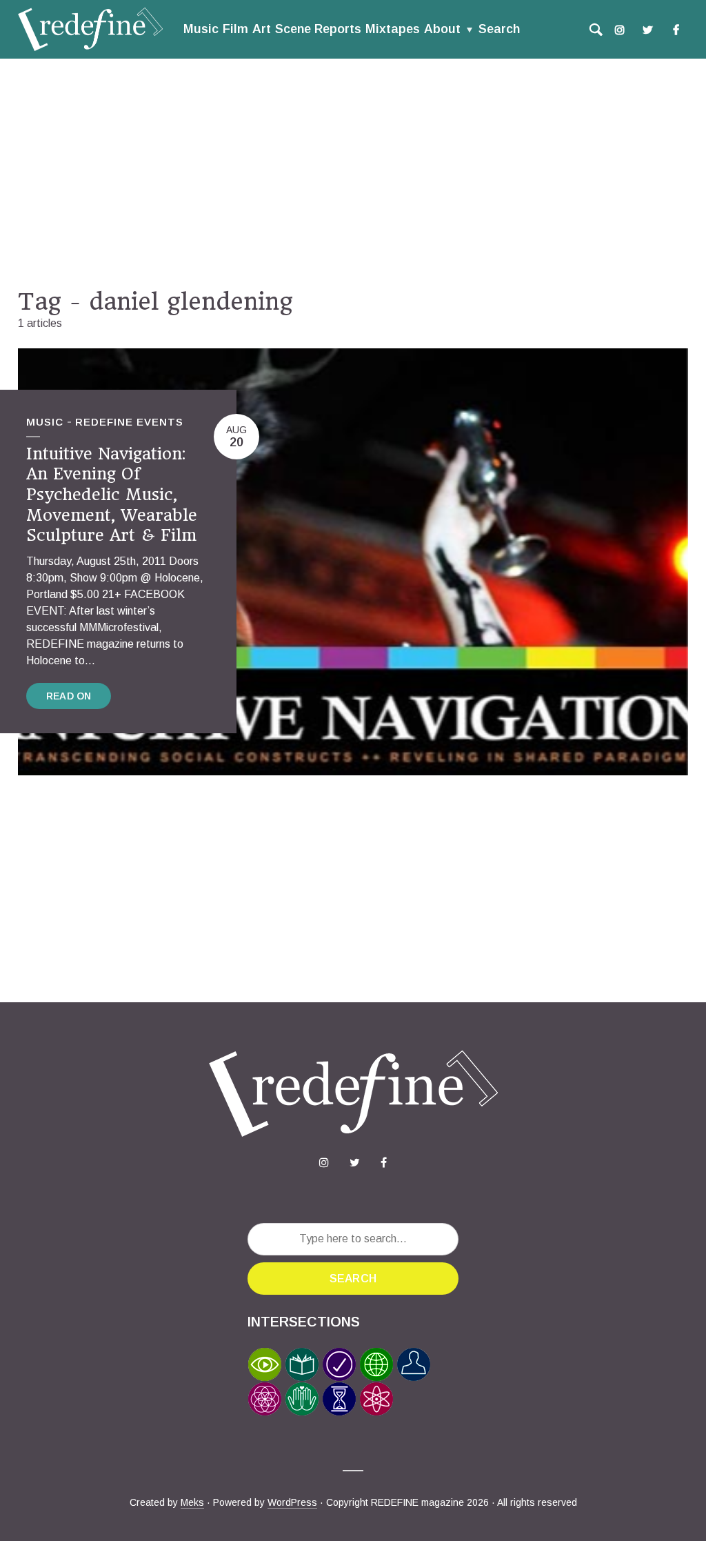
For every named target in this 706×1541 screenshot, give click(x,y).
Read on (68, 696)
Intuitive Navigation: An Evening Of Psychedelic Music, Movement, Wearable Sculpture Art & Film (111, 495)
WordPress (292, 1502)
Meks (192, 1502)
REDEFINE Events (129, 422)
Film (235, 29)
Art (261, 29)
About (442, 29)
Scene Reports (318, 29)
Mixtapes (392, 29)
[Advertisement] (353, 173)
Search (499, 29)
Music (201, 29)
